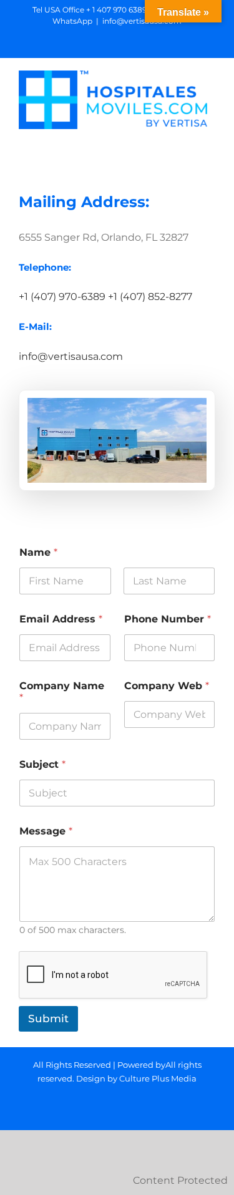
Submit (48, 1018)
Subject (42, 764)
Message (45, 831)
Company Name (61, 692)
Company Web (166, 686)
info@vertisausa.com (142, 21)
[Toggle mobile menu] (210, 135)
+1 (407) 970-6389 (62, 296)
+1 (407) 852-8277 (150, 296)
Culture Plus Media (158, 1078)
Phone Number (167, 619)
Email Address (60, 619)
